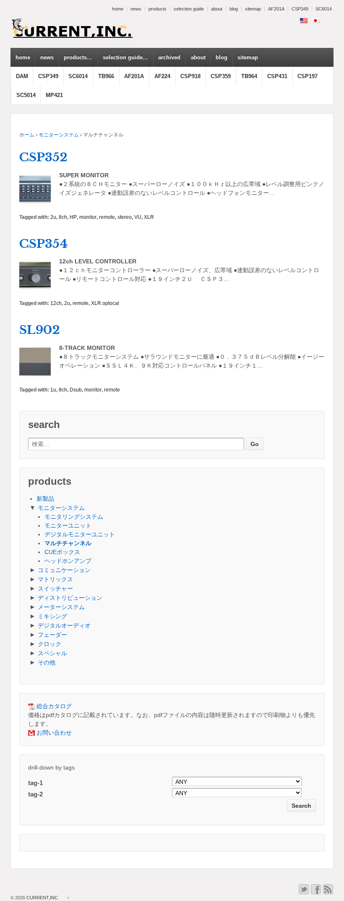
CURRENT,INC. (42, 897)
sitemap (253, 8)
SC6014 (323, 8)
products (158, 8)
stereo (124, 217)
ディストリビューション (70, 597)
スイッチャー (55, 588)
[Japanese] (315, 20)
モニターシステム (59, 135)
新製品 (45, 498)
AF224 (162, 76)
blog (233, 8)
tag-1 (35, 782)
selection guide (189, 8)
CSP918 (190, 76)
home (117, 8)
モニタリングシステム (73, 516)
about (216, 8)
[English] (304, 20)
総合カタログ (53, 706)
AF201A (276, 8)
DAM (22, 76)
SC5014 (26, 95)
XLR (149, 217)
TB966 (106, 76)
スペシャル (52, 653)
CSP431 (277, 76)
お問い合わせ (53, 732)
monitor (87, 217)
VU (137, 217)
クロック (49, 644)
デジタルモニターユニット (79, 534)
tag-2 (35, 794)
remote (107, 217)
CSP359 (221, 76)
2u (53, 217)
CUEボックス (62, 552)
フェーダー (52, 634)
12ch (56, 303)
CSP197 (307, 76)
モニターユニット (67, 525)
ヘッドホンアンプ (67, 560)
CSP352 (43, 157)
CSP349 (300, 8)
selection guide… (125, 57)
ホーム (26, 135)
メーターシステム (61, 607)
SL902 (39, 330)
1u (53, 390)
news (135, 8)
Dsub (76, 390)
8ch (63, 217)
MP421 (54, 95)
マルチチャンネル (67, 543)
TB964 (249, 76)
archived (169, 57)
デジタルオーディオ (64, 625)
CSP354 (43, 243)
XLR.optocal (105, 303)
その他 (46, 662)
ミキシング (52, 616)
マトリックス (55, 579)
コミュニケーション (64, 570)
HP (73, 217)
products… (78, 57)
